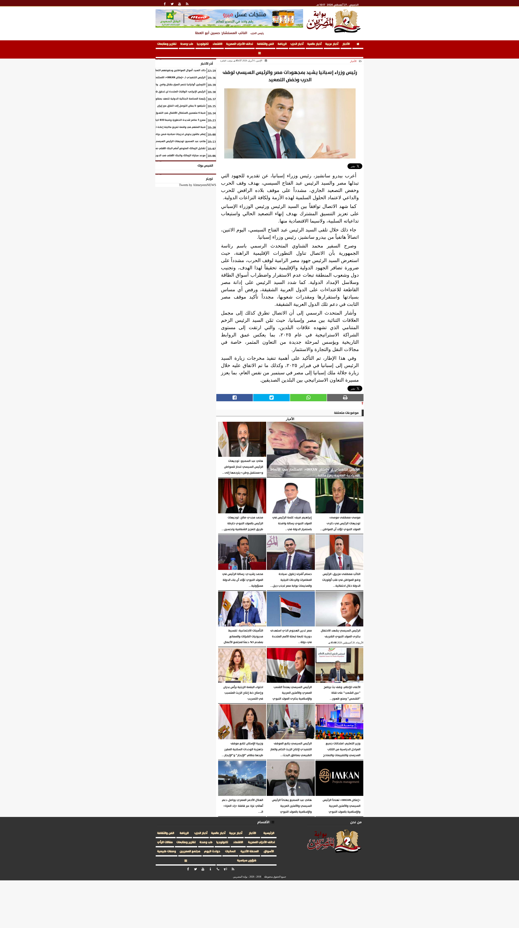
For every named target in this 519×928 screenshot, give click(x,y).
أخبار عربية (331, 44)
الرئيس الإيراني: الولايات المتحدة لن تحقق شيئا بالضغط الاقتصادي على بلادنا (162, 92)
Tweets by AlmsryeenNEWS (197, 185)
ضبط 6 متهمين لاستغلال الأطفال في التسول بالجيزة (176, 113)
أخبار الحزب (296, 44)
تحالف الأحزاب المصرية (239, 44)
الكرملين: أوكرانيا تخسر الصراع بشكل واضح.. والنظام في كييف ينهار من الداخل (162, 84)
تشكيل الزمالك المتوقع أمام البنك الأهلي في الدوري (175, 148)
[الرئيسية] (357, 44)
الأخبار (346, 44)
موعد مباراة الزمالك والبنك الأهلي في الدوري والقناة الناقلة (170, 155)
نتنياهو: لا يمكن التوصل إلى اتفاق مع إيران (181, 106)
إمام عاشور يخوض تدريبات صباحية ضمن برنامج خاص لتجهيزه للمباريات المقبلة (162, 134)
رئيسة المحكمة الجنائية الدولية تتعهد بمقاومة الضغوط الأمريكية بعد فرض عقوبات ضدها (156, 99)
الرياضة (282, 44)
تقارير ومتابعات (167, 44)
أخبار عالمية (314, 44)
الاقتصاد (217, 44)
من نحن (356, 822)
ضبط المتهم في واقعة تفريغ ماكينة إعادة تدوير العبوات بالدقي (169, 127)
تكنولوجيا (203, 44)
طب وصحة (186, 44)
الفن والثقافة (265, 44)
